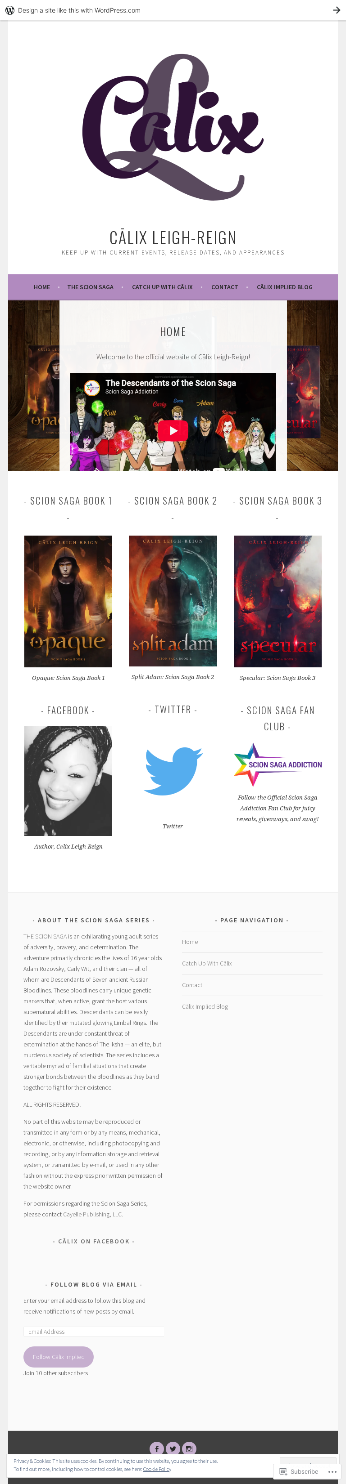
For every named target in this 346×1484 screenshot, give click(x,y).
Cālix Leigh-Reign (173, 237)
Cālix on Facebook (94, 1241)
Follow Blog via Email (93, 1284)
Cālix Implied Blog (285, 287)
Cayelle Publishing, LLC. (93, 1214)
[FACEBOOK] (157, 1449)
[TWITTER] (173, 1449)
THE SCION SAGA (45, 936)
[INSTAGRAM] (189, 1449)
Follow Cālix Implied (59, 1357)
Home (42, 287)
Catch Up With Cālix (162, 287)
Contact (224, 287)
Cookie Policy (157, 1469)
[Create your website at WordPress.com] (173, 10)
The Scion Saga (90, 287)
